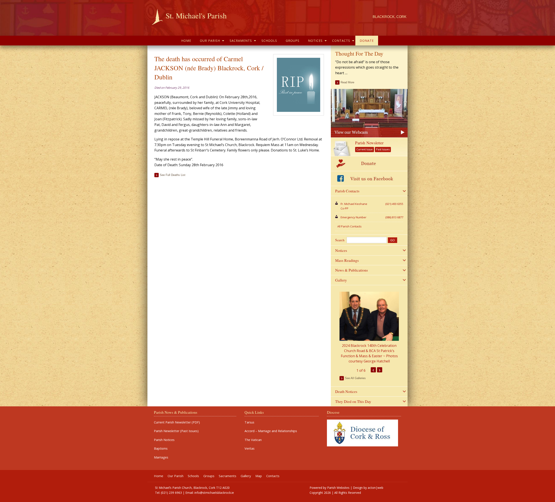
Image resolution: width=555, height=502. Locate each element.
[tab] (369, 191)
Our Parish (210, 41)
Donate (367, 41)
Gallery (246, 476)
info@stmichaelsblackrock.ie (214, 493)
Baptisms (161, 448)
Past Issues (383, 149)
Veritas (250, 448)
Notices (315, 41)
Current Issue (364, 149)
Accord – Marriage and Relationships (271, 431)
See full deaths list (172, 175)
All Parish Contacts (349, 226)
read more (347, 82)
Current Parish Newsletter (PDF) (177, 422)
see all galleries (355, 378)
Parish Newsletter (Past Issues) (176, 431)
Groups (292, 41)
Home (186, 41)
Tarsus (249, 422)
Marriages (161, 457)
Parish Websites (338, 488)
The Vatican (253, 439)
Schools (269, 41)
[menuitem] (186, 40)
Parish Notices (164, 439)
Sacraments (241, 41)
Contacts (341, 41)
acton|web (375, 488)
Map (258, 476)
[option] (369, 328)
